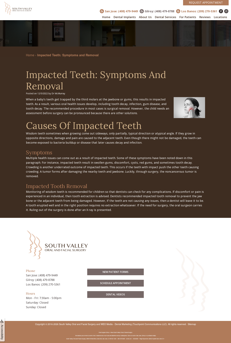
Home (106, 17)
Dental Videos (115, 294)
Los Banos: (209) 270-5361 (199, 11)
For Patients (187, 17)
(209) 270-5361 (50, 284)
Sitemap (192, 324)
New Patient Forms (115, 272)
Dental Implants (124, 17)
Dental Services (165, 17)
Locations (220, 17)
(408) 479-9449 (48, 275)
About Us (145, 17)
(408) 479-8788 (45, 280)
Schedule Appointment (115, 283)
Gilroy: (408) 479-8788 (159, 11)
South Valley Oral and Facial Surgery (77, 324)
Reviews (205, 17)
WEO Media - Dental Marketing (116, 324)
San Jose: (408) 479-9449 (121, 11)
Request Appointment (206, 2)
